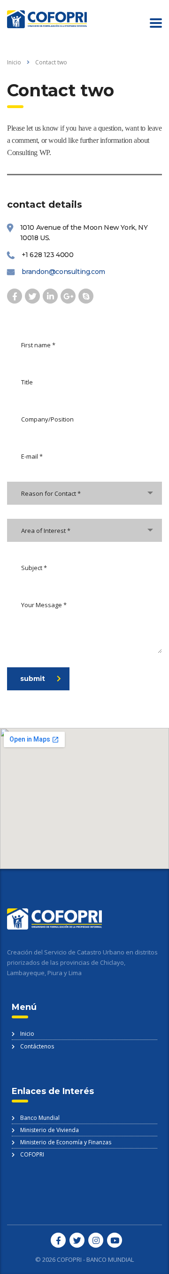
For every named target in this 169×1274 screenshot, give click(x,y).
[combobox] (84, 493)
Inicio (14, 62)
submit (32, 678)
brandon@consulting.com (63, 271)
